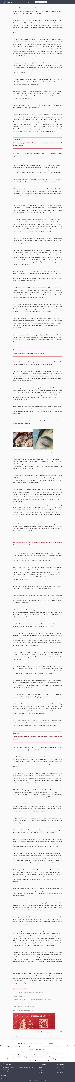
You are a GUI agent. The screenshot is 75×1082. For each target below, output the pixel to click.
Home (20, 2)
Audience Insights (62, 1070)
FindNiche (41, 1072)
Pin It (55, 1043)
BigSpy (28, 2)
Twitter (26, 1043)
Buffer (45, 1043)
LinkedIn (51, 1043)
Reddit (31, 1043)
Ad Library (60, 1072)
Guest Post (4, 1078)
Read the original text (18, 1036)
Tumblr (36, 1043)
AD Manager (60, 1067)
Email (40, 1043)
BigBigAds (41, 1070)
